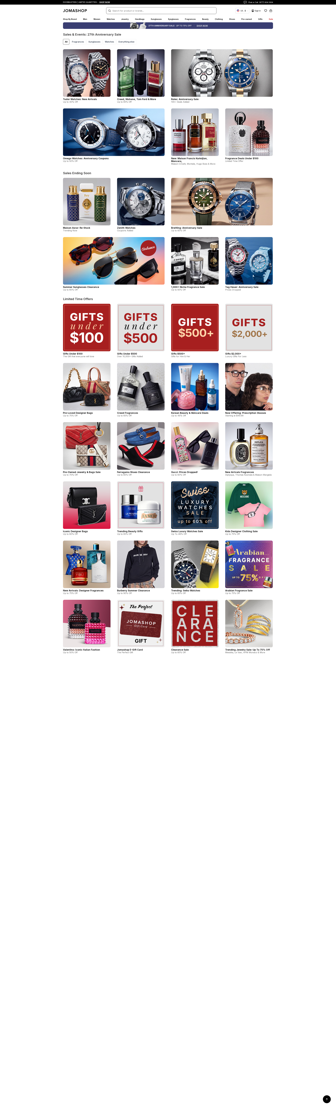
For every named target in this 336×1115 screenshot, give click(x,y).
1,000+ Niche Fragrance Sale (188, 287)
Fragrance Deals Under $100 (241, 158)
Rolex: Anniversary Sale (185, 99)
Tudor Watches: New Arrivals (80, 99)
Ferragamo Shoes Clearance (133, 472)
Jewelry (125, 19)
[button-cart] (270, 10)
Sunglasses (156, 19)
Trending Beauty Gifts (130, 531)
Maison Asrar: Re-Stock (76, 227)
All (66, 41)
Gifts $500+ (178, 353)
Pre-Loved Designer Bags (78, 413)
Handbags (140, 19)
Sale (271, 19)
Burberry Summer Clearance (133, 590)
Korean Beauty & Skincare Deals (189, 413)
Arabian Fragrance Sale (239, 590)
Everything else (126, 41)
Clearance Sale (180, 649)
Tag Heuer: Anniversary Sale (241, 287)
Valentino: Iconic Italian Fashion (81, 649)
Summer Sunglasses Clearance (81, 287)
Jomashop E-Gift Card (130, 649)
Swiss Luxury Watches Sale (187, 531)
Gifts (260, 19)
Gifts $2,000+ (233, 353)
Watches (111, 19)
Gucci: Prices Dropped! (184, 472)
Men (85, 19)
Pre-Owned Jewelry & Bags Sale (82, 472)
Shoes (232, 19)
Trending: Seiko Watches (185, 590)
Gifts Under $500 (127, 353)
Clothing (219, 19)
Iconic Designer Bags (75, 531)
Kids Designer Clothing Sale (241, 531)
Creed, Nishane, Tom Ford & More (136, 99)
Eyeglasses (173, 19)
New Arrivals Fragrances (239, 472)
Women (96, 19)
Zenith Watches (126, 227)
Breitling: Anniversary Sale (186, 227)
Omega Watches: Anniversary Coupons (86, 158)
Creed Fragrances (127, 413)
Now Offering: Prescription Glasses (245, 413)
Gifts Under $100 (73, 353)
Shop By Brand (70, 19)
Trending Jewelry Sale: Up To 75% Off (247, 649)
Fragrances (190, 19)
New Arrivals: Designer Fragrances (83, 590)
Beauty (205, 19)
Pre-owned (246, 19)
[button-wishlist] (265, 10)
